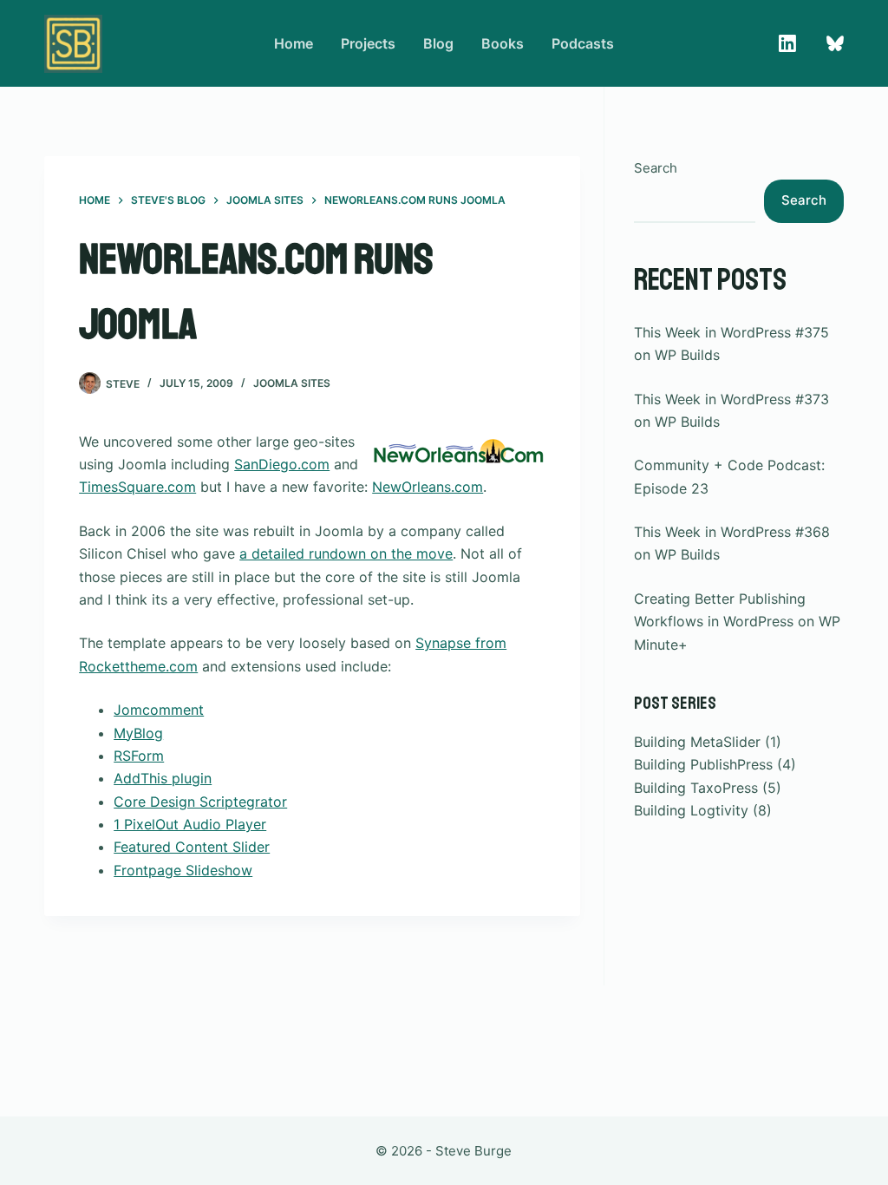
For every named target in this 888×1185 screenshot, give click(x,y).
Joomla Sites (291, 383)
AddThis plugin (163, 778)
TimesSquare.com (137, 486)
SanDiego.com (282, 464)
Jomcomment (159, 709)
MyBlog (138, 733)
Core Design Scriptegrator (200, 801)
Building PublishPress (703, 764)
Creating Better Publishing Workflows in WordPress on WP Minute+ (737, 621)
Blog (438, 43)
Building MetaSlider (697, 741)
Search (655, 168)
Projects (368, 43)
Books (502, 43)
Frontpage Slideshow (183, 870)
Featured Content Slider (192, 846)
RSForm (139, 755)
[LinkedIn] (787, 43)
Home (293, 43)
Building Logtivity (691, 810)
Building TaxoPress (696, 787)
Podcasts (583, 43)
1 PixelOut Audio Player (190, 824)
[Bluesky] (835, 43)
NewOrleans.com (427, 486)
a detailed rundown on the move (346, 553)
